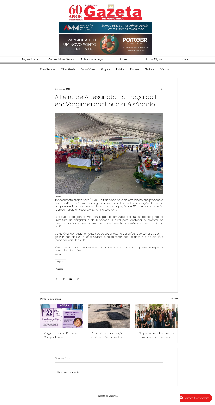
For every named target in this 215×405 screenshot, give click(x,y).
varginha (60, 261)
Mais (163, 69)
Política (120, 69)
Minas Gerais (68, 69)
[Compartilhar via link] (77, 278)
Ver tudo (174, 298)
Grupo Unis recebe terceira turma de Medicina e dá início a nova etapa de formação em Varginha (156, 335)
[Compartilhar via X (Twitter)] (63, 278)
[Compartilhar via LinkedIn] (70, 278)
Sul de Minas (88, 69)
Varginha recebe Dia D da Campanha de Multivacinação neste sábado (60, 335)
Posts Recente (47, 69)
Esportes (134, 69)
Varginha (105, 69)
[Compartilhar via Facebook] (56, 278)
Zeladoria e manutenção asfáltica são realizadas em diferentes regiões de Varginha (107, 335)
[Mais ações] (161, 89)
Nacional (149, 69)
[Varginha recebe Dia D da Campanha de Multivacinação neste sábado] (61, 316)
